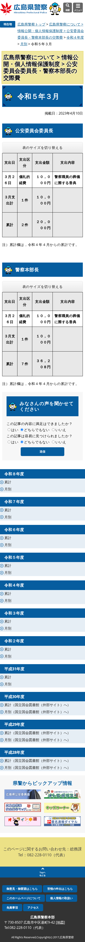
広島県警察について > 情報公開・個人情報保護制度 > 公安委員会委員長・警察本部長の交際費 (50, 31)
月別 (23, 44)
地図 (60, 922)
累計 (7, 482)
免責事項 (12, 907)
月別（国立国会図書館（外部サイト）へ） (37, 711)
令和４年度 (75, 37)
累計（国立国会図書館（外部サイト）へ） (37, 704)
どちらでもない (37, 429)
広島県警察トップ (31, 24)
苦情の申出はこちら (60, 889)
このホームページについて (24, 898)
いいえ (60, 429)
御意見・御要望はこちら (22, 889)
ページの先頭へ (42, 872)
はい (15, 429)
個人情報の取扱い (61, 898)
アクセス (33, 907)
